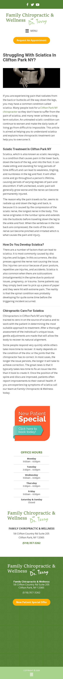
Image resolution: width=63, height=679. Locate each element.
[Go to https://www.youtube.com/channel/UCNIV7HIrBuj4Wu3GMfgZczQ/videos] (37, 5)
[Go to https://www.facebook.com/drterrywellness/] (27, 5)
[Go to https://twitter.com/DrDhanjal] (32, 5)
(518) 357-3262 (31, 543)
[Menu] (31, 674)
